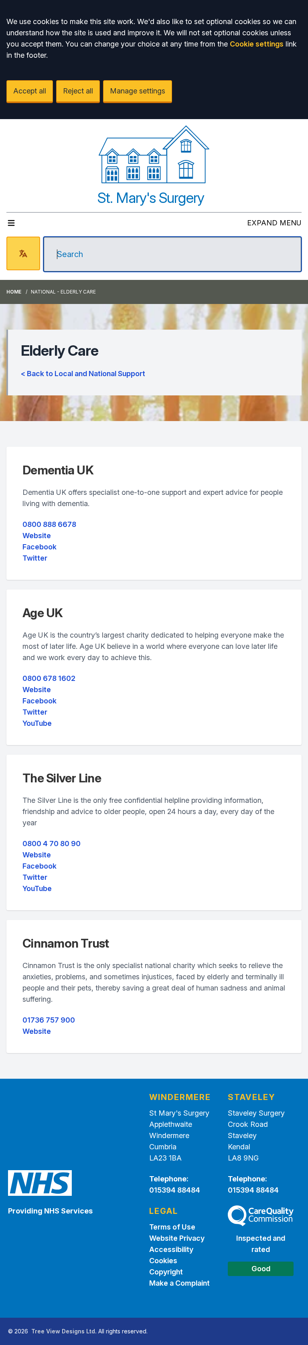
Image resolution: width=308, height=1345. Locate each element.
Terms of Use (172, 1227)
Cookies (163, 1260)
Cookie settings (257, 44)
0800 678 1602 (48, 678)
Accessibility (171, 1249)
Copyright (166, 1272)
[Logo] (154, 154)
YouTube (37, 723)
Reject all (78, 91)
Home (13, 292)
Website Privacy (177, 1238)
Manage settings (137, 91)
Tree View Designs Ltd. (64, 1331)
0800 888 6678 (49, 524)
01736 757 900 (48, 1020)
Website (36, 535)
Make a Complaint (179, 1283)
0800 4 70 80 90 (51, 843)
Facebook (39, 547)
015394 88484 (174, 1190)
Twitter (34, 558)
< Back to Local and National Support (83, 373)
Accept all (29, 91)
